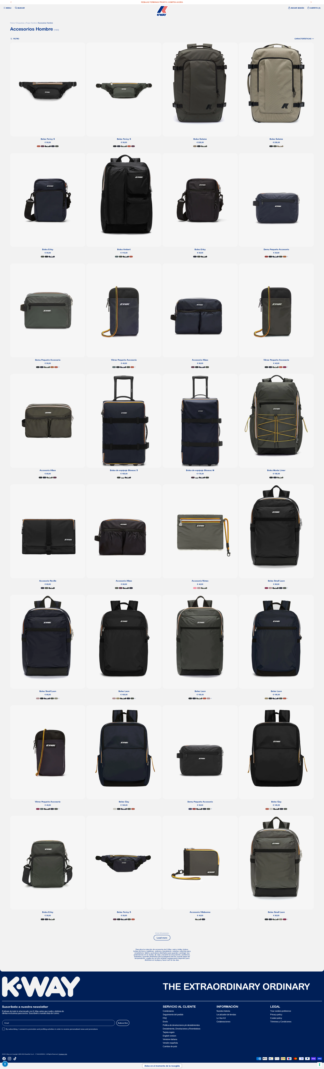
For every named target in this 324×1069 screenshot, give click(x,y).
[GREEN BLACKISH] (57, 146)
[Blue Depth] (53, 146)
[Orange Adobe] (285, 257)
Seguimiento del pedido (173, 1014)
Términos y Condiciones (280, 1022)
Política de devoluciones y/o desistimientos (181, 1025)
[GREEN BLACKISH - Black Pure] (119, 477)
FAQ (165, 1018)
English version (169, 1036)
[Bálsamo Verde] (117, 257)
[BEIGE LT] (115, 809)
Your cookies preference (280, 1011)
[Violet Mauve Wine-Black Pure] (193, 477)
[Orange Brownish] (38, 146)
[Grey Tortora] (195, 146)
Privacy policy (276, 1014)
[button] (304, 38)
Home (12, 23)
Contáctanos (168, 1011)
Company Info (63, 1054)
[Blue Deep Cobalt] (190, 809)
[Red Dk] (285, 367)
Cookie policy (276, 1018)
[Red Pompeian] (266, 257)
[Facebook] (4, 1059)
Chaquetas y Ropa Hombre (26, 23)
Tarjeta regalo (169, 1032)
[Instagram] (9, 1059)
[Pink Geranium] (195, 588)
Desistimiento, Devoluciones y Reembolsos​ (181, 1029)
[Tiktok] (15, 1059)
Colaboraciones (223, 1022)
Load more (162, 937)
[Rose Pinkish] (199, 588)
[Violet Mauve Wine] (42, 146)
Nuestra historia (223, 1011)
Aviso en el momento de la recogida (162, 1066)
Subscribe (123, 1023)
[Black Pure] (48, 146)
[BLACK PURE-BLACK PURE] (123, 477)
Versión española (170, 1043)
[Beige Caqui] (118, 698)
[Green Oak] (56, 698)
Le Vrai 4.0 (221, 1018)
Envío (165, 1022)
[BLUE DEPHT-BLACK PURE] (128, 477)
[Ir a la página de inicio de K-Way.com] (162, 11)
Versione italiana (170, 1039)
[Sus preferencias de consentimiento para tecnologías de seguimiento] (319, 1064)
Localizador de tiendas (226, 1014)
